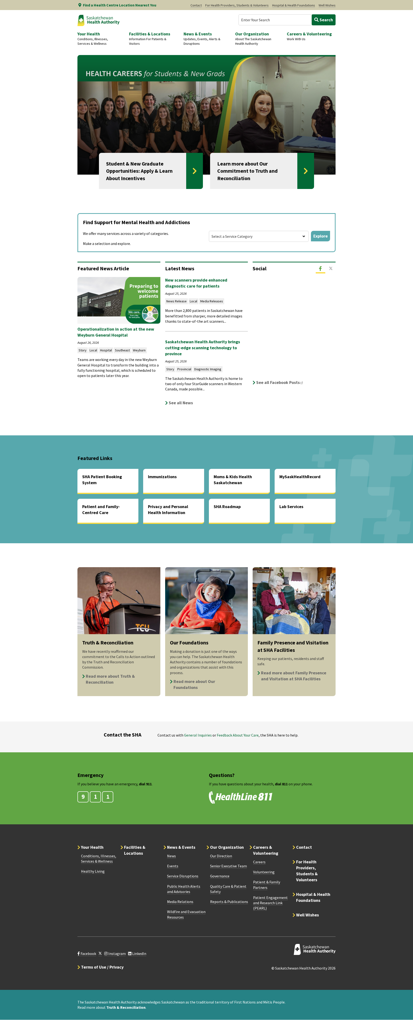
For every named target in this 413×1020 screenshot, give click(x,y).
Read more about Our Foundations (194, 684)
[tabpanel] (294, 331)
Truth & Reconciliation (126, 1007)
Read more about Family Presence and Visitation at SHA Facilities (293, 676)
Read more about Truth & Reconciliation (110, 679)
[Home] (98, 20)
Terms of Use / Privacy (102, 967)
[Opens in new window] (100, 953)
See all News (181, 402)
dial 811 (281, 784)
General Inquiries (198, 735)
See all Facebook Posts (281, 382)
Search (326, 19)
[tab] (320, 268)
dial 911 (145, 784)
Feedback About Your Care (238, 735)
